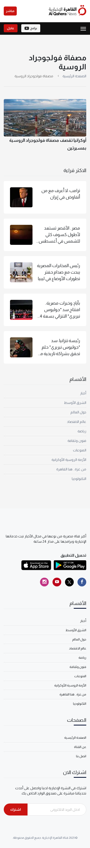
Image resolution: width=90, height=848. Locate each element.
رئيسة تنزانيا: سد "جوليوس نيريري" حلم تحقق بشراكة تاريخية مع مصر (59, 347)
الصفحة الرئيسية (74, 76)
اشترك (15, 809)
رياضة (82, 431)
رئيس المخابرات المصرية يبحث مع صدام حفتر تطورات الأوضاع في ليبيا (58, 272)
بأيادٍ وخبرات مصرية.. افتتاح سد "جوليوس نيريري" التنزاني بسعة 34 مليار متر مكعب (59, 310)
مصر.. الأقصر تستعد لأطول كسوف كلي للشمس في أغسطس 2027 (59, 235)
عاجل (10, 28)
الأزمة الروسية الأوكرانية (69, 460)
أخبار (83, 393)
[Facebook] (82, 582)
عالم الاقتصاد (76, 422)
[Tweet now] (69, 582)
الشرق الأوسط (75, 403)
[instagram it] (44, 582)
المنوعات (79, 450)
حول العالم (78, 412)
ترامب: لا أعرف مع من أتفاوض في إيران (61, 194)
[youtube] (56, 582)
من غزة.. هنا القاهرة (71, 469)
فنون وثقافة (77, 441)
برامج (33, 28)
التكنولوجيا (79, 479)
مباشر (10, 11)
